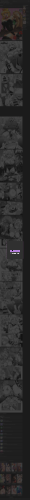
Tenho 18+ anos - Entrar (15, 250)
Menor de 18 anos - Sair (15, 253)
